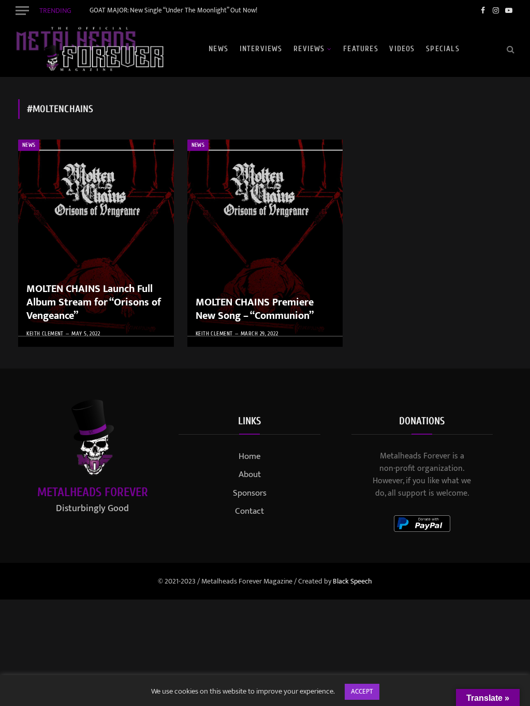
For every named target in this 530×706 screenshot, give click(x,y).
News (218, 48)
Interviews (261, 48)
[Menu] (22, 10)
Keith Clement (45, 333)
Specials (443, 48)
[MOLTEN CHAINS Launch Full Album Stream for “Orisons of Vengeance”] (96, 243)
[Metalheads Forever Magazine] (90, 49)
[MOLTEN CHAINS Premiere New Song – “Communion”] (265, 243)
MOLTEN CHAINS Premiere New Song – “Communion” (255, 309)
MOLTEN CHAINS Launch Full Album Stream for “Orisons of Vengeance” (93, 303)
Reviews (309, 48)
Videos (402, 48)
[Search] (509, 48)
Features (360, 48)
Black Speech (352, 581)
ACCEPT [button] (362, 691)
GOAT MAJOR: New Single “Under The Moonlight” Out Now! (173, 10)
